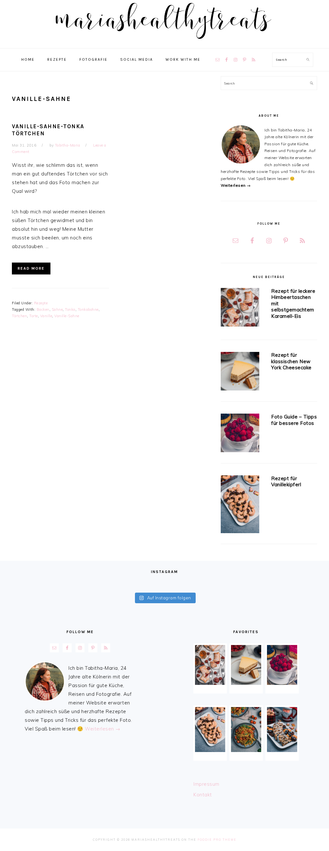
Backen (43, 309)
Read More (31, 268)
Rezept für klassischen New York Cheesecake (291, 361)
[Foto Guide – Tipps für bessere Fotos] (240, 434)
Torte (33, 316)
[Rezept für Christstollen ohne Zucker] (282, 729)
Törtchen (19, 316)
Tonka (70, 309)
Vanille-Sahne (66, 316)
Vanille (46, 316)
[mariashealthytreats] (165, 42)
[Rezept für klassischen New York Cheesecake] (240, 372)
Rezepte (41, 303)
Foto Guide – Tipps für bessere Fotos (294, 420)
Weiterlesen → (236, 185)
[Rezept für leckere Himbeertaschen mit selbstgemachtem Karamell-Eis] (240, 308)
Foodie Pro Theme (217, 839)
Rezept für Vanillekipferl (286, 481)
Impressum (206, 784)
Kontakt (202, 795)
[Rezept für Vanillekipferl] (240, 505)
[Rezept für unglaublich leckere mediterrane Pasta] (246, 729)
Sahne (57, 309)
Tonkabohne (88, 309)
